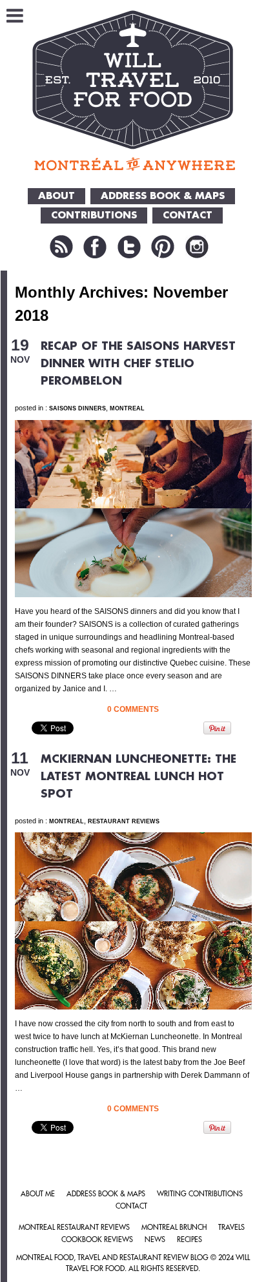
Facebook (95, 246)
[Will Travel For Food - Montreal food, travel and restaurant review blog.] (133, 90)
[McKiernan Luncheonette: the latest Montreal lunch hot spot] (133, 876)
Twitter (129, 246)
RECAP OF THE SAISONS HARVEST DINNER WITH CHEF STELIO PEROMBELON (138, 364)
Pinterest (162, 246)
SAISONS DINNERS (77, 408)
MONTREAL (127, 408)
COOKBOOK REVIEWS (97, 1239)
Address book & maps (105, 1194)
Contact (131, 1206)
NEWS (155, 1239)
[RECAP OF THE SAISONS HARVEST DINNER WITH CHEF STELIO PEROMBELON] (133, 463)
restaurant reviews (123, 821)
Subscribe (61, 246)
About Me (38, 1194)
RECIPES (189, 1239)
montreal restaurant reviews (74, 1227)
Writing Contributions (200, 1194)
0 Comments (133, 709)
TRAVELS (231, 1227)
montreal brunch (174, 1227)
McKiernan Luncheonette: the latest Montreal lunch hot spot (138, 776)
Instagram (197, 246)
